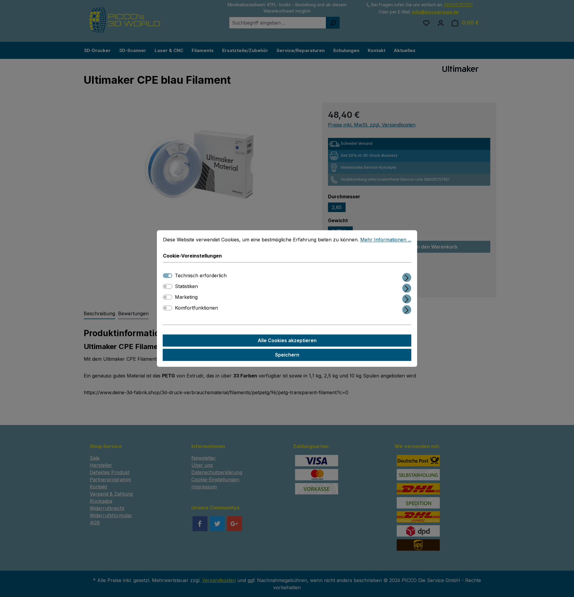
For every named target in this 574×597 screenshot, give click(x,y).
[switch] (167, 286)
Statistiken (186, 287)
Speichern (287, 355)
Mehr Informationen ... (385, 240)
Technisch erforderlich (201, 276)
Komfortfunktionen (196, 308)
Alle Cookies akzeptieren (287, 341)
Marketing (186, 297)
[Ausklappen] (406, 276)
